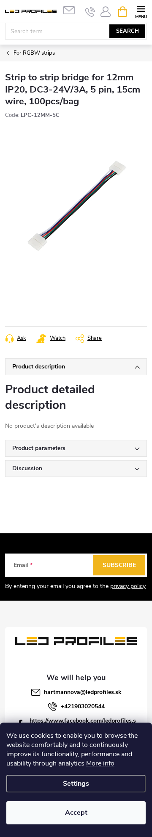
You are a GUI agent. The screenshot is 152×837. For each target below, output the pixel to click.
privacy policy (128, 586)
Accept (76, 812)
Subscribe (119, 565)
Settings (76, 783)
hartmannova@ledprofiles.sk (83, 692)
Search (127, 31)
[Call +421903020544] (90, 11)
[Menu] (141, 11)
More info (100, 763)
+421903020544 (83, 706)
